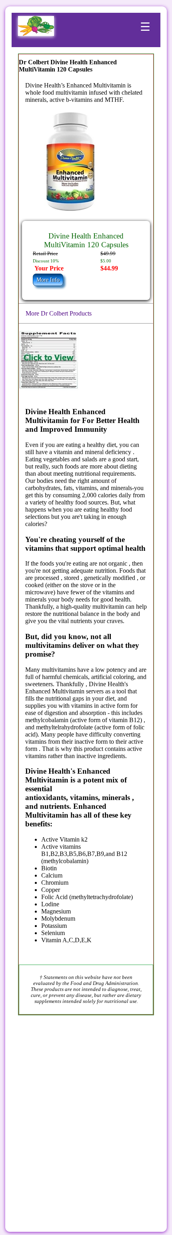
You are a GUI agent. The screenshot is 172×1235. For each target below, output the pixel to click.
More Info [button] (48, 280)
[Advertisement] (86, 1114)
